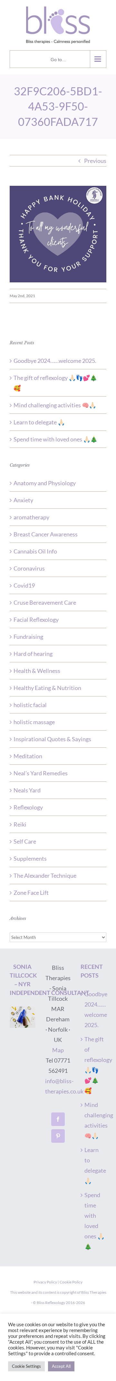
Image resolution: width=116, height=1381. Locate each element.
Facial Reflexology (36, 619)
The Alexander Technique (45, 875)
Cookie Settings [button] (26, 1366)
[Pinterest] (58, 1136)
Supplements (30, 858)
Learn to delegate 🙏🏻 (39, 422)
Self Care (25, 841)
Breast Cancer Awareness (46, 534)
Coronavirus (29, 568)
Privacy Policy (45, 1282)
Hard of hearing (33, 653)
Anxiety (23, 500)
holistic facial (30, 704)
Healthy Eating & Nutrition (47, 687)
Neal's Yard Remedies (41, 773)
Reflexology (28, 807)
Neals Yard (27, 790)
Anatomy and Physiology (45, 483)
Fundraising (28, 636)
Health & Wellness (37, 670)
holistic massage (34, 721)
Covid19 (24, 585)
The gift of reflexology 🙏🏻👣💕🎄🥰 (94, 1065)
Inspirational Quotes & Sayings (52, 739)
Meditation (28, 756)
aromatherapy (31, 517)
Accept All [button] (61, 1366)
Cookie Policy (71, 1282)
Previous (95, 160)
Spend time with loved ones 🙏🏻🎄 (55, 439)
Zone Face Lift (31, 892)
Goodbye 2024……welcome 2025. (55, 360)
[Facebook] (58, 1119)
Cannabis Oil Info (35, 551)
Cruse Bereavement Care (45, 602)
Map (58, 1050)
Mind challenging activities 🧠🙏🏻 (55, 405)
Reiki (20, 824)
